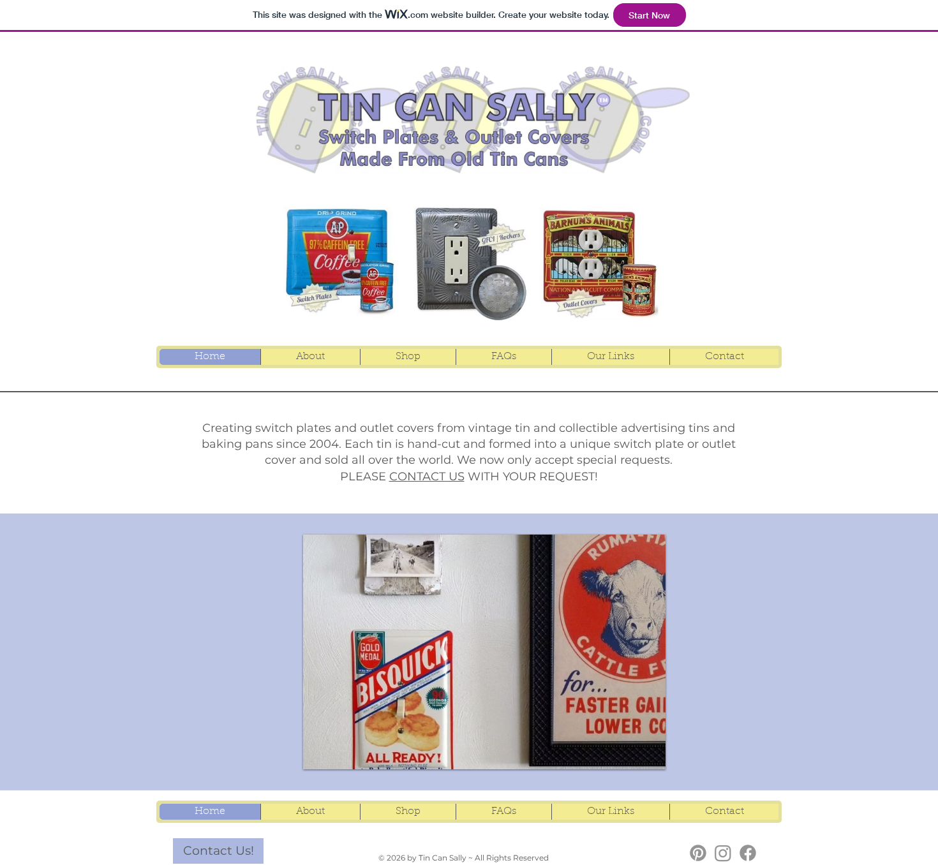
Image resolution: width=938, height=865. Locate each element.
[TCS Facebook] (748, 853)
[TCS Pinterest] (698, 853)
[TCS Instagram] (723, 853)
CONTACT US (427, 476)
